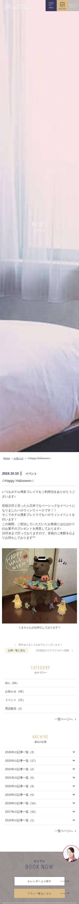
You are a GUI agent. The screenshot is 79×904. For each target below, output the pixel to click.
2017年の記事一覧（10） (21, 811)
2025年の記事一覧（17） (21, 760)
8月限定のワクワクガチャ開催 (52, 650)
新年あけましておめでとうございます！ (40, 644)
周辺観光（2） (14, 708)
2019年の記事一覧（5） (20, 794)
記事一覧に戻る (16, 650)
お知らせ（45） (15, 691)
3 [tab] (47, 618)
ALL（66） (12, 683)
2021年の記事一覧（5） (20, 777)
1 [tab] (33, 618)
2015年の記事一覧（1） (20, 820)
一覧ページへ (64, 719)
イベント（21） (15, 700)
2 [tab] (40, 618)
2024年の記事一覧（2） (20, 769)
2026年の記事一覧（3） (20, 752)
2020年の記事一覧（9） (20, 786)
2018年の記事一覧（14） (21, 803)
